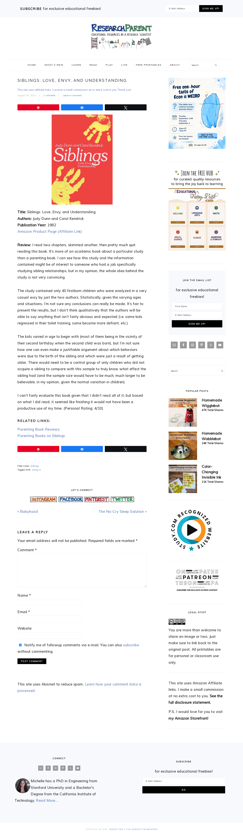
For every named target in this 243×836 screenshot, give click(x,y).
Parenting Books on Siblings (41, 435)
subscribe (131, 645)
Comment (27, 550)
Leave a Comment (72, 95)
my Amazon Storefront (188, 718)
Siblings (35, 466)
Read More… (47, 800)
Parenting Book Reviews (38, 429)
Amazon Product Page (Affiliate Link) (49, 231)
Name (24, 595)
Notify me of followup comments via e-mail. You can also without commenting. (78, 648)
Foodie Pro (116, 829)
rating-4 (36, 469)
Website (24, 628)
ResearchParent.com (121, 36)
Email (23, 612)
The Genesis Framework (142, 829)
